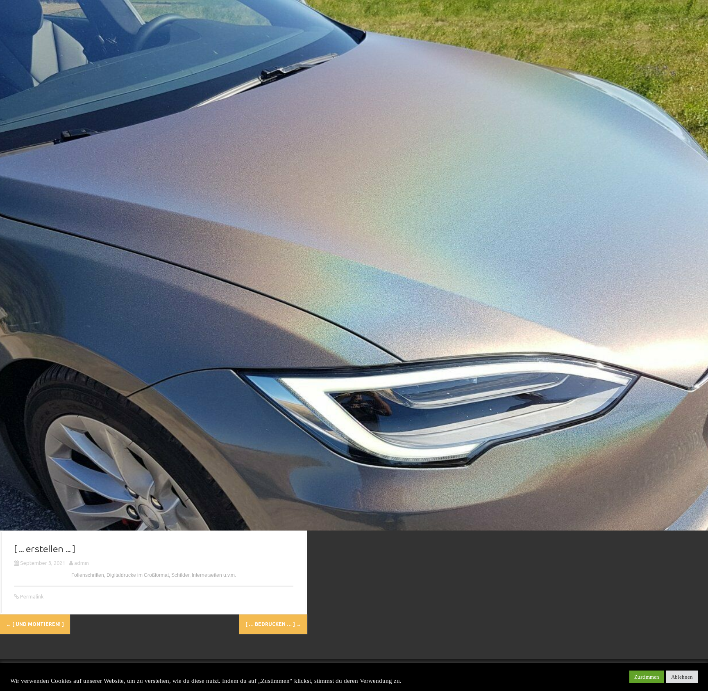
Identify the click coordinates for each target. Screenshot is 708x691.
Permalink (31, 596)
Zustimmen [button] (646, 677)
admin (81, 563)
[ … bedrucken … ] (273, 624)
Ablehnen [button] (682, 677)
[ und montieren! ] (35, 624)
